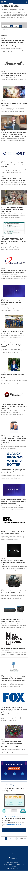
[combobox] (16, 26)
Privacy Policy (17, 862)
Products (14, 850)
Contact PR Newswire (14, 848)
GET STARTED (14, 769)
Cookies (14, 866)
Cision (16, 868)
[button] (11, 26)
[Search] (26, 2)
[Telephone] (22, 2)
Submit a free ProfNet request (14, 824)
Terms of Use (10, 862)
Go (20, 26)
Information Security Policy (9, 864)
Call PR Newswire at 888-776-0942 (14, 857)
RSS (23, 864)
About (14, 852)
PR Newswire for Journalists (12, 817)
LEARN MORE (14, 830)
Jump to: (7, 24)
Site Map (19, 864)
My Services (13, 854)
